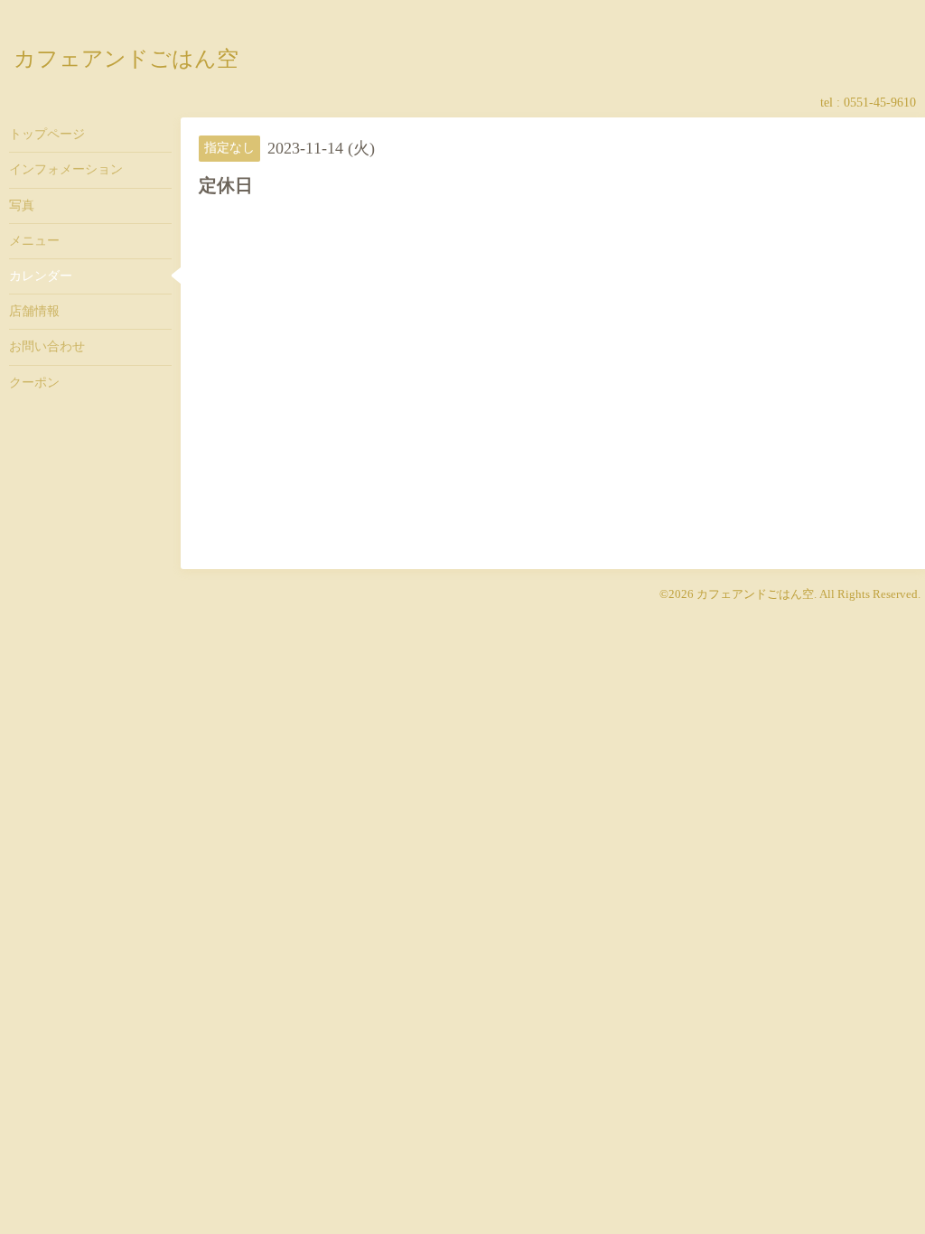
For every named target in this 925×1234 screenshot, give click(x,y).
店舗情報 (34, 311)
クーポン (34, 382)
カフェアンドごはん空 (126, 58)
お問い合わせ (47, 346)
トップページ (47, 134)
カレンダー (40, 276)
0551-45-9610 (880, 102)
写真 (21, 205)
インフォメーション (66, 169)
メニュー (34, 241)
